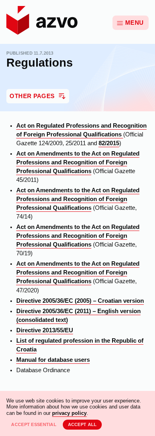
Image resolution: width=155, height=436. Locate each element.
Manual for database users (53, 360)
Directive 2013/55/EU (44, 330)
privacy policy (69, 413)
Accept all (82, 424)
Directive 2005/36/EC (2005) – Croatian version (80, 301)
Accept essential (33, 424)
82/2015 (109, 143)
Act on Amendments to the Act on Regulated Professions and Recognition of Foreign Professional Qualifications (78, 162)
